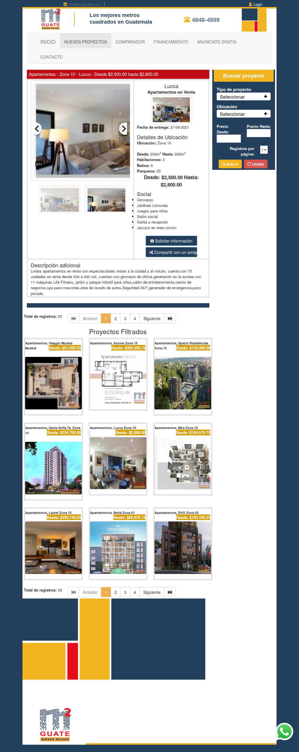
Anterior (90, 318)
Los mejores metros (115, 15)
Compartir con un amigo (175, 252)
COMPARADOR (130, 42)
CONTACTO (51, 57)
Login (258, 4)
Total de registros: (40, 316)
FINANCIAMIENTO (171, 42)
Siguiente (152, 318)
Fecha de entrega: (153, 127)
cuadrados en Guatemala (121, 22)
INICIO (47, 41)
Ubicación (227, 106)
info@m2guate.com (84, 4)
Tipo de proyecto (234, 89)
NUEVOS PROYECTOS (85, 42)
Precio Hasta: (259, 126)
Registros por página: (242, 151)
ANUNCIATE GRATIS (216, 42)
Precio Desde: (223, 129)
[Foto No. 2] (99, 130)
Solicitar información (173, 241)
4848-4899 (206, 20)
